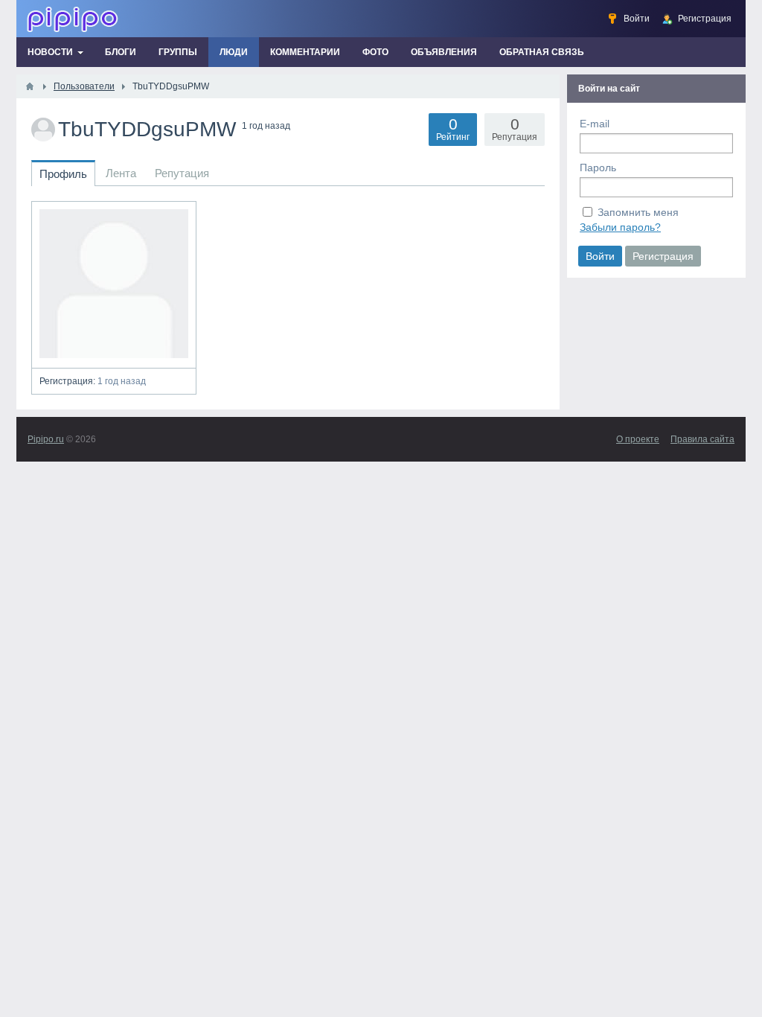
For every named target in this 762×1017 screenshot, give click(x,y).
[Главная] (30, 86)
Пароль (598, 167)
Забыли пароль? (620, 227)
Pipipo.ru (46, 439)
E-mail (594, 124)
